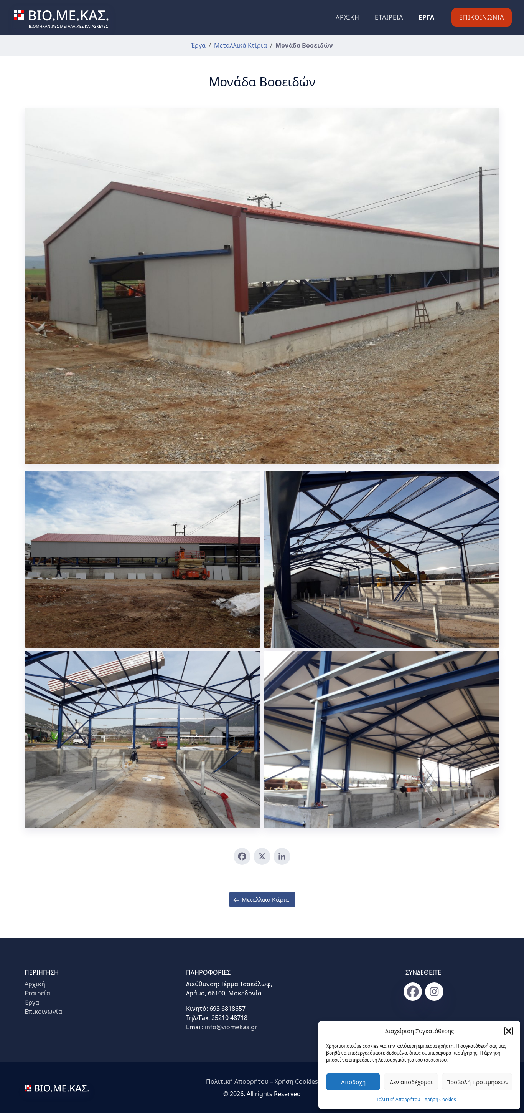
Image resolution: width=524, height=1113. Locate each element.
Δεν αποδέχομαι (411, 1082)
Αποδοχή (353, 1082)
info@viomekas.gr (231, 1027)
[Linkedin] (282, 856)
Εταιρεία (389, 17)
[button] (508, 1031)
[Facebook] (242, 856)
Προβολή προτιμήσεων (477, 1082)
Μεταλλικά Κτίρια (240, 45)
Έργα (427, 17)
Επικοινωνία (481, 17)
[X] (262, 856)
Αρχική (347, 17)
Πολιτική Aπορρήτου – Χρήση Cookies (415, 1099)
